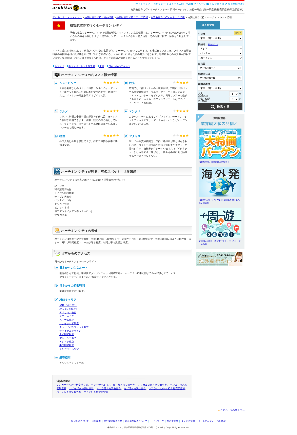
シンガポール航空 (69, 348)
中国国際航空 (66, 345)
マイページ (200, 3)
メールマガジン (206, 421)
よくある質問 (188, 421)
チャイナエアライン (70, 330)
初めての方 (160, 3)
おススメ (59, 66)
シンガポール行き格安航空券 (72, 384)
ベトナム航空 (66, 319)
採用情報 (221, 421)
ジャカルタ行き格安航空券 (152, 384)
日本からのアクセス (119, 66)
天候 (101, 66)
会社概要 (96, 421)
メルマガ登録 (217, 3)
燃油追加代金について (136, 421)
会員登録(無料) (236, 3)
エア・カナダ (66, 316)
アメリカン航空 (67, 312)
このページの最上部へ (232, 410)
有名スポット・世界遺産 (81, 66)
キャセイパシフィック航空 (73, 327)
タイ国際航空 (66, 334)
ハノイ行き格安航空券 (81, 388)
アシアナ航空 (66, 341)
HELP (238, 33)
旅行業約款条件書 (113, 421)
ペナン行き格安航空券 (69, 392)
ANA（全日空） (68, 305)
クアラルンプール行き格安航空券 (167, 388)
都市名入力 (213, 44)
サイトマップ (143, 3)
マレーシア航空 (67, 337)
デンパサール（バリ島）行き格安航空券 (113, 384)
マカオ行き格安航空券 (96, 392)
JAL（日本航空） (68, 308)
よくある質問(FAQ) (179, 3)
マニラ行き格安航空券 (109, 388)
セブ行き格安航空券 (135, 388)
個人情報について (80, 421)
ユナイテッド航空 (69, 323)
